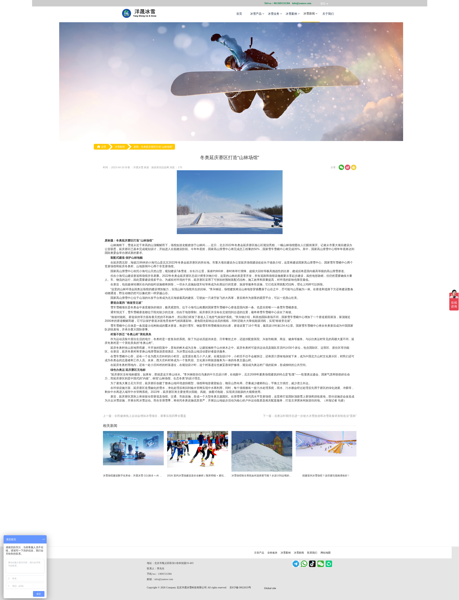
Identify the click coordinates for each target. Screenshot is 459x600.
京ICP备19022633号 (240, 587)
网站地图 (326, 552)
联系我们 (312, 552)
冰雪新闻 (309, 13)
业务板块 (272, 552)
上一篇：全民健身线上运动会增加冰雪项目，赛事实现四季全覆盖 (144, 415)
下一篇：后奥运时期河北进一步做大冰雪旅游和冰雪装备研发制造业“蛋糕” (309, 415)
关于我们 (328, 13)
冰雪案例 (292, 13)
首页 (239, 13)
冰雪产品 (256, 13)
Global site (270, 588)
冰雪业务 (274, 13)
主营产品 (259, 552)
